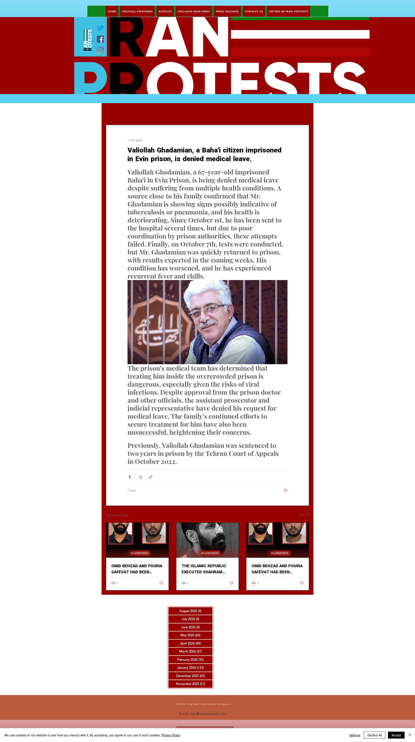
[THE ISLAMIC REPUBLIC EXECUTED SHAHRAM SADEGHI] (207, 540)
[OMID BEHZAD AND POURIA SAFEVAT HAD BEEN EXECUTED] (137, 540)
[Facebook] (100, 39)
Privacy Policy (170, 735)
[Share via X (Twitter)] (140, 477)
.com (229, 704)
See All (304, 514)
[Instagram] (100, 50)
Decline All (374, 735)
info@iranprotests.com (208, 714)
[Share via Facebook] (130, 477)
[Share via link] (151, 477)
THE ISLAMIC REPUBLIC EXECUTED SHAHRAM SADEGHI (204, 569)
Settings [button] (354, 735)
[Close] (409, 735)
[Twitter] (100, 28)
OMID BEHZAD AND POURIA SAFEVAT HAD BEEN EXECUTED (136, 569)
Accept (396, 735)
